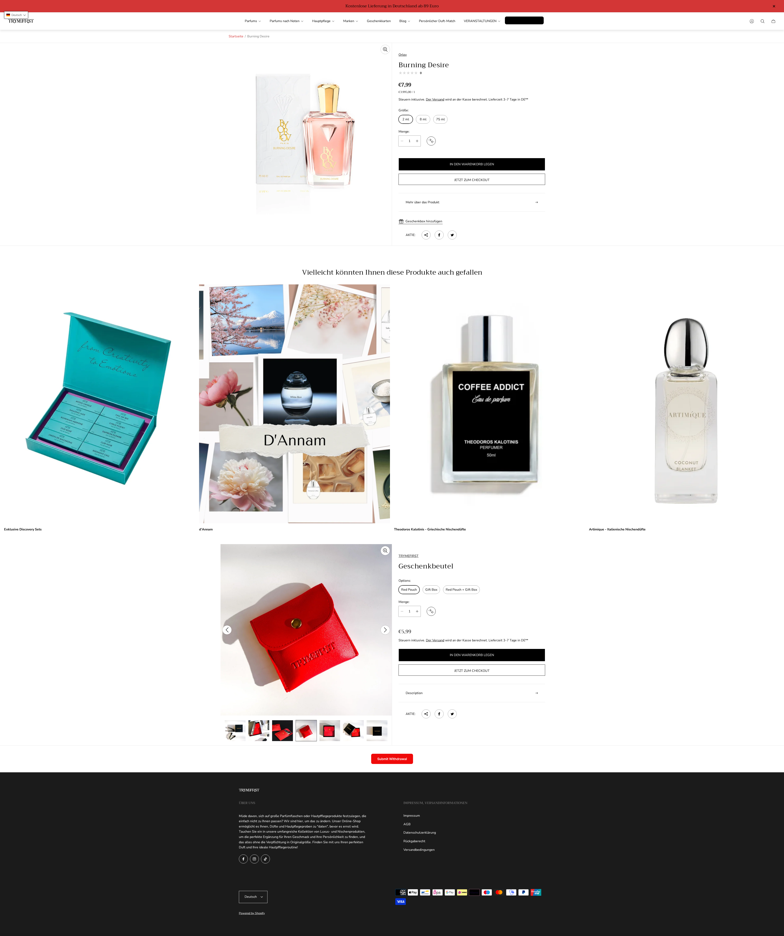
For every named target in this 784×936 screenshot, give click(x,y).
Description (414, 693)
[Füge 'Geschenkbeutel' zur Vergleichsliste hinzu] (431, 611)
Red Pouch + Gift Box (461, 589)
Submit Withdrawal (392, 759)
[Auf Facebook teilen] (439, 234)
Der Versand (435, 99)
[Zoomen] (385, 49)
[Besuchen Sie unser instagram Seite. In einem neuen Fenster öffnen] (254, 858)
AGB (407, 824)
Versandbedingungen (419, 850)
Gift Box (431, 589)
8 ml (423, 119)
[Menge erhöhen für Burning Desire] (417, 141)
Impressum (411, 815)
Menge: (404, 131)
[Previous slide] (227, 629)
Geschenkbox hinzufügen (423, 221)
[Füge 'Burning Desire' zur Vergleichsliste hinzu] (431, 140)
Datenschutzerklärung (419, 832)
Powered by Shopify (252, 913)
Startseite (236, 36)
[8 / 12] (282, 730)
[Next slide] (385, 629)
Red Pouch (409, 589)
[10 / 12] (329, 730)
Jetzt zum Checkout (472, 180)
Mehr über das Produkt (422, 202)
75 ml (440, 119)
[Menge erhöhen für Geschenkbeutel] (417, 611)
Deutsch (251, 897)
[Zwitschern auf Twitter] (452, 234)
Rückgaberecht (414, 841)
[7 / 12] (259, 730)
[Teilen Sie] (426, 234)
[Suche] (762, 21)
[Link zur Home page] (249, 791)
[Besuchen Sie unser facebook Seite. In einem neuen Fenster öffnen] (243, 858)
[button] (16, 15)
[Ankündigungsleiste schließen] (774, 6)
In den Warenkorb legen (472, 164)
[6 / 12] (235, 730)
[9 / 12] (306, 730)
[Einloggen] (751, 21)
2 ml (405, 119)
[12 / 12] (377, 730)
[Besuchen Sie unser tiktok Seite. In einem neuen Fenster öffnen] (265, 858)
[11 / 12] (353, 730)
